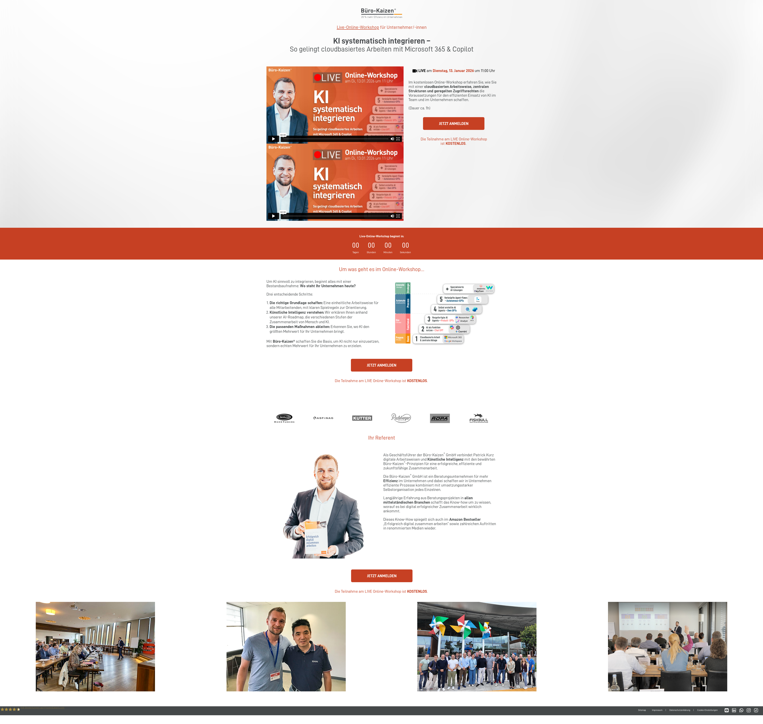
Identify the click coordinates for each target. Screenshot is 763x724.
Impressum (657, 710)
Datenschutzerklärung (679, 710)
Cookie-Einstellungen (707, 710)
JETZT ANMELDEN (454, 124)
